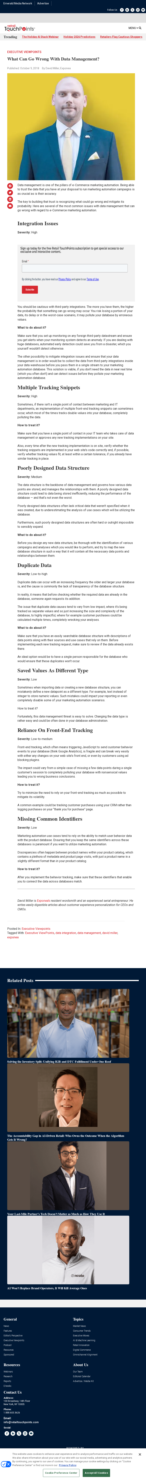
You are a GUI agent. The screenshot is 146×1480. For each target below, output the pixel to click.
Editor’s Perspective (13, 1335)
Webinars (8, 1372)
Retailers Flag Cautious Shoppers (121, 36)
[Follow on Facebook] (122, 10)
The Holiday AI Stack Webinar (40, 36)
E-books (7, 1386)
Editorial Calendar (81, 1376)
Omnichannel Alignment (85, 1355)
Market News (79, 1326)
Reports (7, 1381)
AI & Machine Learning (84, 1340)
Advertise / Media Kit (83, 1381)
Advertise (43, 3)
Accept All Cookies (96, 1472)
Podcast (8, 1345)
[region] (73, 1464)
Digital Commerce (82, 1350)
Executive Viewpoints (24, 52)
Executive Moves (81, 1335)
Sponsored (9, 1355)
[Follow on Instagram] (138, 10)
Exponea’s (43, 900)
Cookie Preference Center (61, 1472)
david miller (109, 933)
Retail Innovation (81, 1345)
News (6, 1326)
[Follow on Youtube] (143, 10)
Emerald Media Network (17, 3)
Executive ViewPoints (39, 933)
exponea (13, 937)
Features (8, 1331)
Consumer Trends (82, 1331)
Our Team (78, 1372)
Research (8, 1376)
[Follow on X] (132, 10)
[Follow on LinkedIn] (127, 10)
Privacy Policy (67, 1465)
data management (89, 933)
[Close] (140, 1454)
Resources (9, 1350)
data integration (66, 933)
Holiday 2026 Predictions (79, 36)
